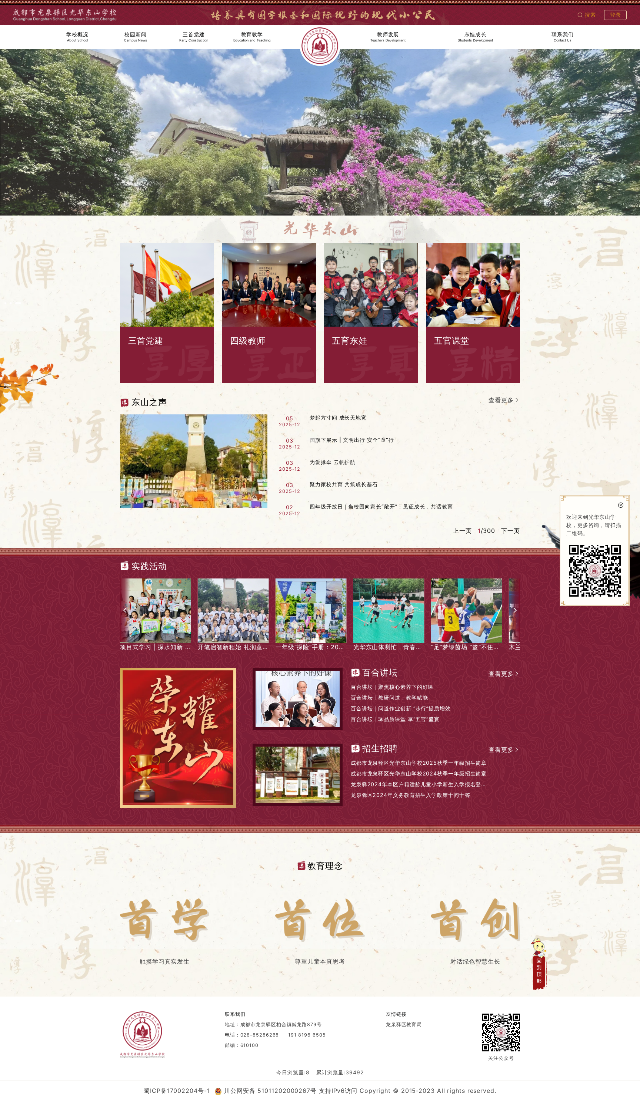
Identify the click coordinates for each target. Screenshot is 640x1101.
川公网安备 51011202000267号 (270, 1090)
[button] (125, 610)
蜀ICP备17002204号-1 (177, 1090)
